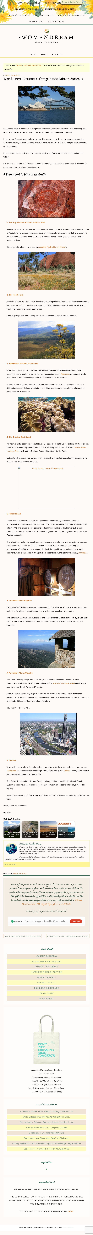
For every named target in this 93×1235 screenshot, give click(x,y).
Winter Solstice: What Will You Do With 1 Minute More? (46, 1117)
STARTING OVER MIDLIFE (46, 967)
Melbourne (11, 771)
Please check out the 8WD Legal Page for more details (52, 902)
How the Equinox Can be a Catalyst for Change (46, 1128)
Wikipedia (82, 553)
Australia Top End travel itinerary (52, 247)
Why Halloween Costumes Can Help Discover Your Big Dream (46, 1122)
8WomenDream (47, 37)
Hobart (67, 771)
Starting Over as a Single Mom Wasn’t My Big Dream (46, 1138)
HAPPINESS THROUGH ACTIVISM (46, 972)
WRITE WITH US (46, 999)
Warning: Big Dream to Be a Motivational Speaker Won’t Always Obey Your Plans (46, 1144)
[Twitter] (12, 864)
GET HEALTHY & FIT (46, 983)
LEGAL (71, 1228)
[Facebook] (7, 864)
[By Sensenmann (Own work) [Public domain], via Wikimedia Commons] (46, 488)
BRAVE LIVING (46, 993)
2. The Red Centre (15, 295)
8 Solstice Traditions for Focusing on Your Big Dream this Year (46, 1112)
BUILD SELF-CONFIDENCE (46, 988)
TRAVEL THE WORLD (33, 66)
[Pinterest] (14, 864)
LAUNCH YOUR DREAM (46, 956)
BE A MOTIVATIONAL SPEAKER (46, 961)
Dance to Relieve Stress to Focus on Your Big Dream (46, 1149)
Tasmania (65, 374)
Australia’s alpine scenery (64, 683)
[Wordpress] (5, 864)
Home (19, 66)
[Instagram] (10, 864)
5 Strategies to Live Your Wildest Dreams (46, 1133)
